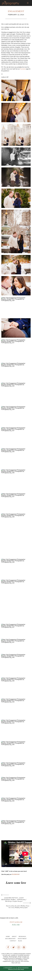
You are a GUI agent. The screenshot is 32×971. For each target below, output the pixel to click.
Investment (22, 938)
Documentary (10, 938)
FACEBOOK (15, 874)
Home (8, 936)
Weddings (22, 936)
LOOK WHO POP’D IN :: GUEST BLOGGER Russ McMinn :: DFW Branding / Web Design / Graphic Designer (13, 899)
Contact (13, 940)
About (14, 936)
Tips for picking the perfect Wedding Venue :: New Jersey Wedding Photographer (18, 906)
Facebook (23, 69)
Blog (20, 940)
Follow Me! (16, 925)
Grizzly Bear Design (19, 969)
